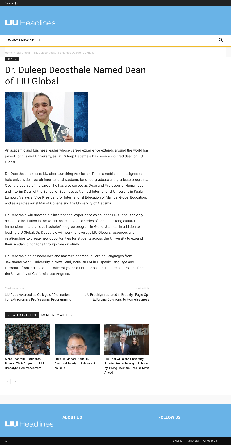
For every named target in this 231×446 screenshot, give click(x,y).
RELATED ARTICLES (22, 315)
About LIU (193, 441)
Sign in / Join (12, 3)
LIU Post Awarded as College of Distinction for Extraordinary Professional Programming (38, 297)
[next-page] (15, 381)
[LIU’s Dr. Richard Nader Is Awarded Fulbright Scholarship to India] (77, 339)
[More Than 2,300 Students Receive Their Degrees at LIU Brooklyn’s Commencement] (27, 339)
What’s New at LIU (24, 40)
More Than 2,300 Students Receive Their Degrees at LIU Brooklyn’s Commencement (24, 363)
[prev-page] (8, 381)
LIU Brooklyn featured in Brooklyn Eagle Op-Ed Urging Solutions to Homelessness (117, 297)
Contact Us (210, 441)
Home (9, 52)
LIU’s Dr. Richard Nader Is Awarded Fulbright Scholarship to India (76, 363)
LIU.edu (177, 441)
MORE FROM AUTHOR (57, 315)
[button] (220, 40)
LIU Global (23, 52)
